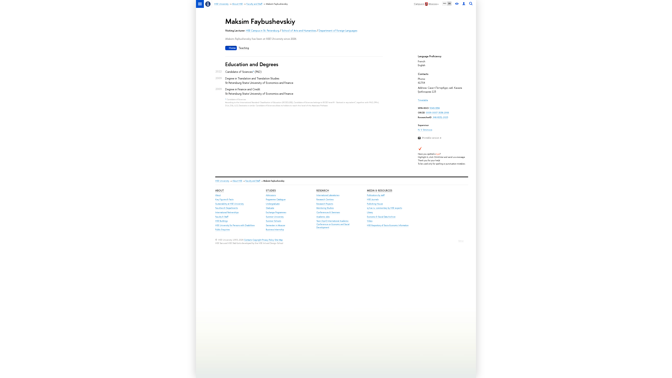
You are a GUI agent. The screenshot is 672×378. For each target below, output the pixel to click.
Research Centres (325, 199)
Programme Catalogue (276, 199)
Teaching (244, 48)
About (219, 190)
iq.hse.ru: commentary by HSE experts (384, 208)
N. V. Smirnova (425, 129)
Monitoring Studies (325, 208)
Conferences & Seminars (328, 212)
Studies (271, 190)
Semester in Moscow (275, 225)
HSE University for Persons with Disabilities (235, 225)
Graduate (270, 208)
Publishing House (375, 203)
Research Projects (324, 203)
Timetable (423, 100)
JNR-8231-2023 (440, 117)
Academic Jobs (323, 216)
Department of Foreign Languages (338, 30)
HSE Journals (373, 199)
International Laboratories (327, 195)
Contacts (248, 240)
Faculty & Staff (221, 216)
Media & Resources (379, 190)
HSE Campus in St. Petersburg (262, 30)
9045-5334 (435, 108)
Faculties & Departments (226, 208)
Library (370, 212)
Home (232, 48)
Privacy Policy (268, 240)
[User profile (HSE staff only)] (463, 4)
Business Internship (275, 229)
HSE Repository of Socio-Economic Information (388, 225)
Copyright (257, 240)
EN (449, 3)
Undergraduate (273, 203)
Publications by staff (376, 195)
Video (369, 221)
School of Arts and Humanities (299, 30)
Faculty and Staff (252, 181)
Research (322, 190)
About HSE (237, 181)
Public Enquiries (222, 229)
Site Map (279, 240)
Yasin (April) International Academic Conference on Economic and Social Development (332, 224)
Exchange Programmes (276, 212)
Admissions (271, 195)
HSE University (222, 181)
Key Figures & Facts (224, 199)
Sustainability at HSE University (229, 203)
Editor (461, 241)
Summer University (275, 216)
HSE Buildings (221, 221)
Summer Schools (273, 221)
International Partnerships (227, 212)
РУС (445, 3)
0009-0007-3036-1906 (437, 112)
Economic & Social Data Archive (381, 216)
